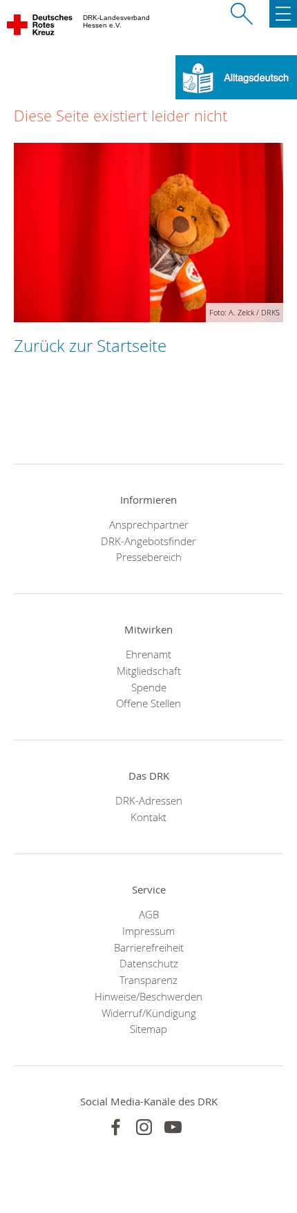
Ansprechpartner (149, 524)
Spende (148, 687)
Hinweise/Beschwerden (148, 996)
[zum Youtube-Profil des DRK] (173, 1127)
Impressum (148, 931)
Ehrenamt (148, 654)
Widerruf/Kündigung (149, 1013)
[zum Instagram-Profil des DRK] (144, 1127)
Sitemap (148, 1029)
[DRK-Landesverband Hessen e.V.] (40, 27)
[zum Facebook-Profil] (115, 1127)
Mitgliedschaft (149, 671)
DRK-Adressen (148, 800)
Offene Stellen (148, 703)
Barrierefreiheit (149, 947)
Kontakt (148, 817)
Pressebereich (149, 557)
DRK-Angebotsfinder (148, 541)
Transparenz (148, 980)
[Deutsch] (236, 76)
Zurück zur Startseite (90, 346)
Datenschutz (148, 963)
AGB (149, 914)
